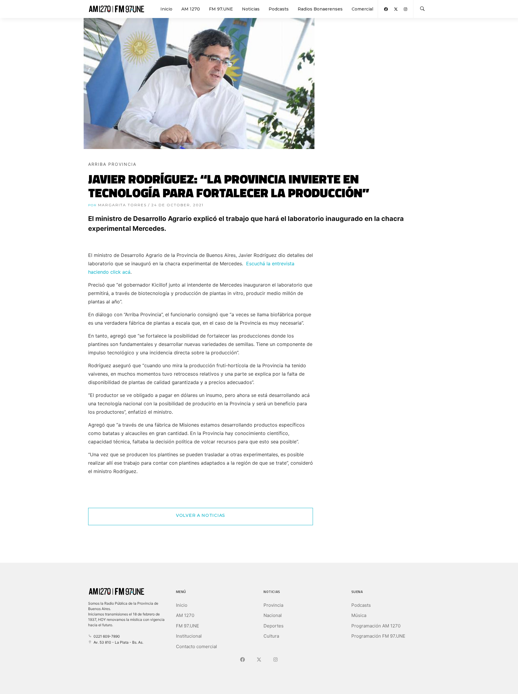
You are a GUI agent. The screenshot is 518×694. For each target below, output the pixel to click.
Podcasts (279, 9)
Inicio (166, 9)
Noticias (251, 9)
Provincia (273, 605)
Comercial (362, 9)
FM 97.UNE (221, 9)
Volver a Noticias (200, 515)
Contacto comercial (196, 646)
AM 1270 (190, 9)
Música (358, 615)
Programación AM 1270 (375, 626)
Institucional (189, 636)
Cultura (271, 636)
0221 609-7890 (106, 636)
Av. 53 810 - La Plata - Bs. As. (117, 642)
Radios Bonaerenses (320, 9)
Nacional (272, 615)
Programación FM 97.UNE (378, 636)
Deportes (273, 626)
